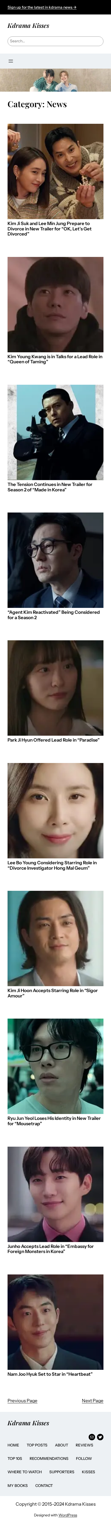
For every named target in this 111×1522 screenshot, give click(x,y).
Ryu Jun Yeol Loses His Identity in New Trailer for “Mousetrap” (54, 1121)
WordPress (67, 1515)
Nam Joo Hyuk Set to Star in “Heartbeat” (50, 1374)
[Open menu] (11, 61)
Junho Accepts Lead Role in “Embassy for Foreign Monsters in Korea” (51, 1249)
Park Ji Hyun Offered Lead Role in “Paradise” (54, 740)
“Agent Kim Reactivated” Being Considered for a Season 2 (54, 615)
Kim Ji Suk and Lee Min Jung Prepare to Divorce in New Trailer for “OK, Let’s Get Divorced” (50, 229)
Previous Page (22, 1400)
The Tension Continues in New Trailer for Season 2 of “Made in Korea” (50, 487)
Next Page (92, 1400)
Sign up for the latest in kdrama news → (42, 7)
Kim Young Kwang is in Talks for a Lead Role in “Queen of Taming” (55, 359)
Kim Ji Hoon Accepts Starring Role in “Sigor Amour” (53, 993)
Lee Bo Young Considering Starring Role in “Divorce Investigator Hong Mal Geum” (52, 865)
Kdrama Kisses (28, 25)
